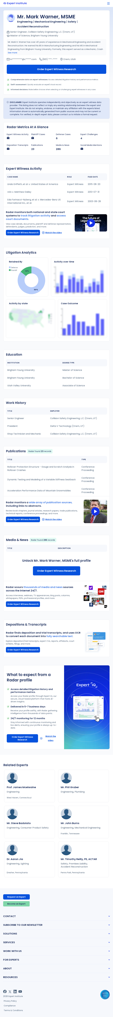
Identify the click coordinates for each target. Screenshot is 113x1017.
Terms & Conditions (13, 1010)
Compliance (10, 1005)
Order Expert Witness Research (56, 69)
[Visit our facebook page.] (5, 991)
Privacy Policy (10, 1001)
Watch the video (53, 232)
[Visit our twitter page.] (10, 991)
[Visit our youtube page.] (20, 991)
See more (12, 52)
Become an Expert (16, 903)
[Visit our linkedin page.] (15, 991)
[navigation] (108, 3)
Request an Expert (16, 897)
